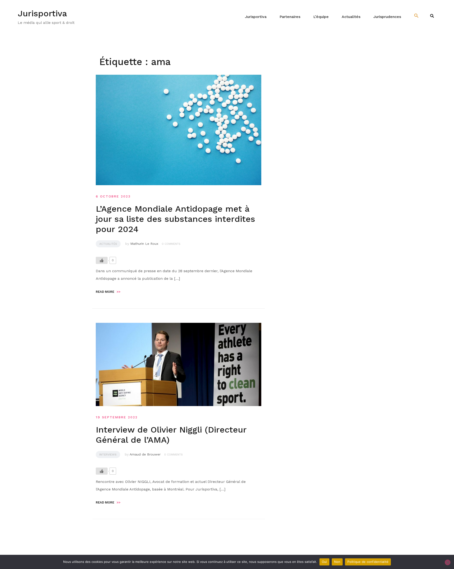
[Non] (447, 562)
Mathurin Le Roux (144, 243)
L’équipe (321, 16)
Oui (324, 562)
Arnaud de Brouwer (145, 454)
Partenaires (289, 16)
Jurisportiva (42, 13)
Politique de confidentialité (368, 562)
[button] (416, 16)
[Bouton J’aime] (102, 260)
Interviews (108, 454)
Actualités (351, 16)
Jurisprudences (387, 16)
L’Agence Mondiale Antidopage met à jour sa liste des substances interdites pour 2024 (175, 219)
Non (337, 562)
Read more (108, 291)
